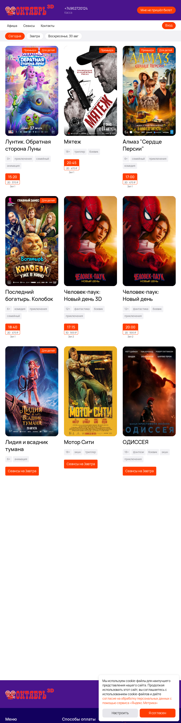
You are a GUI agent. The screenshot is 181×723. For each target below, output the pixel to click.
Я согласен (157, 713)
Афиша (12, 26)
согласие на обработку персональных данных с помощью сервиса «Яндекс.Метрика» (137, 700)
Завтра (35, 36)
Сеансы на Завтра (22, 471)
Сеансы (29, 26)
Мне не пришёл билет (156, 10)
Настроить (120, 713)
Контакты (47, 26)
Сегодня (15, 36)
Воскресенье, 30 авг (63, 36)
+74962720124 (76, 8)
